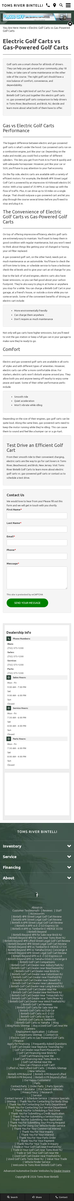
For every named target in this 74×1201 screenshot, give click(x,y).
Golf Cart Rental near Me (37, 1062)
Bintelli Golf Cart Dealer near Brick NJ (37, 971)
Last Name (14, 523)
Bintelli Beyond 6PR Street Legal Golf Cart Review (37, 952)
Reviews (48, 910)
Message (13, 563)
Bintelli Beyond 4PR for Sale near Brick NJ (37, 934)
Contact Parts (19, 1086)
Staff (59, 910)
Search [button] (14, 1197)
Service (37, 1095)
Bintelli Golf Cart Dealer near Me (37, 989)
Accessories (37, 913)
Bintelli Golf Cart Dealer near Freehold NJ (37, 977)
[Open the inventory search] (61, 5)
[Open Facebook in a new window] (37, 894)
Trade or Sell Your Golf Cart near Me (37, 1152)
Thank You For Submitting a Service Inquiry (37, 1116)
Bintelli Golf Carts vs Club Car (37, 1010)
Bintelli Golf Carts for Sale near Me (37, 1007)
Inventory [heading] (12, 846)
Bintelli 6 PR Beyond (20, 1077)
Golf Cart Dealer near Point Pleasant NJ (37, 1049)
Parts (37, 1083)
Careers (30, 1028)
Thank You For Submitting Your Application (37, 1119)
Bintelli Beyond (37, 931)
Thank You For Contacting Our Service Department (37, 1107)
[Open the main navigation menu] (68, 5)
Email (11, 536)
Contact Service (14, 1098)
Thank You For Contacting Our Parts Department (37, 1104)
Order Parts (37, 1086)
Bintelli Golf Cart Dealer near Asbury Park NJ (37, 965)
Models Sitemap (57, 1068)
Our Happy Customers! (37, 1080)
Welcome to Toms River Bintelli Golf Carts (37, 1165)
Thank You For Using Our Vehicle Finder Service (37, 1125)
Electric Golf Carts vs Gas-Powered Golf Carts (37, 1037)
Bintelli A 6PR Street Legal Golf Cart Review (37, 922)
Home (23, 27)
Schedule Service (37, 1098)
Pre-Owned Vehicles (50, 1089)
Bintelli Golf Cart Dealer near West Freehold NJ (37, 1001)
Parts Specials (55, 1086)
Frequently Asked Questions (50, 1043)
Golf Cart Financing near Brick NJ (37, 1052)
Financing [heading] (11, 867)
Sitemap (11, 1101)
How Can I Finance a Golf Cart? (37, 1065)
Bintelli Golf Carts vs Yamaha (33, 1022)
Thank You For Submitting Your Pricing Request (37, 1122)
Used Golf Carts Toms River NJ (25, 1158)
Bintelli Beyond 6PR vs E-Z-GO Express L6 (37, 956)
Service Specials (59, 1098)
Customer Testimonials (25, 910)
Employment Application (30, 1031)
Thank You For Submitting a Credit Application (37, 1113)
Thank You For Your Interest (37, 1134)
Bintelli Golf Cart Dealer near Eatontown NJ (37, 974)
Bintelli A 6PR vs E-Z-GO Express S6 (37, 925)
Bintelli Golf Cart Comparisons (37, 962)
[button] (70, 23)
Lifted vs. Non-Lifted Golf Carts (26, 1068)
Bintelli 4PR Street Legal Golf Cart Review (37, 916)
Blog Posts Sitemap (18, 1025)
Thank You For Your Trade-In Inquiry (37, 1143)
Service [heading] (10, 856)
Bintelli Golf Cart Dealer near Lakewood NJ (37, 983)
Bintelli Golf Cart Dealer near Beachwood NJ (37, 968)
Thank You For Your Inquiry (37, 1131)
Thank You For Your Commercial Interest (37, 1128)
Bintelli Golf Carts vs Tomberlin (37, 1019)
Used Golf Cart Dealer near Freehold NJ (37, 1155)
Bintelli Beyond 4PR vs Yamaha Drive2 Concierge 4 (37, 949)
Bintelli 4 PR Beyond (20, 1074)
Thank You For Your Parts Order (37, 1137)
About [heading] (8, 878)
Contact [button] (63, 1197)
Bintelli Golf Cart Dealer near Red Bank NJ (37, 992)
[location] (54, 5)
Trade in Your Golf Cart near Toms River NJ (37, 1149)
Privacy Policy (30, 1092)
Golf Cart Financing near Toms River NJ (37, 1059)
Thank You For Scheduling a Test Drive (37, 1110)
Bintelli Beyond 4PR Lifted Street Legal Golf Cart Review (37, 940)
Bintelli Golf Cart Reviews (37, 1004)
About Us (37, 907)
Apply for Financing (18, 1043)
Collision (53, 1031)
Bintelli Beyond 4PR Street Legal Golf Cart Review (37, 943)
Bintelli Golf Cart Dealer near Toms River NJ (37, 998)
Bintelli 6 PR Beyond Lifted (50, 1077)
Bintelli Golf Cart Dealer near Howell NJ (37, 980)
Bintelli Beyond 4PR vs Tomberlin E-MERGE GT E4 (37, 946)
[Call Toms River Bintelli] (48, 5)
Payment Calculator (23, 1089)
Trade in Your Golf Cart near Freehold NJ (37, 1146)
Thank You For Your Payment (37, 1140)
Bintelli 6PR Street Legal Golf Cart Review (37, 919)
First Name (14, 509)
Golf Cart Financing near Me (37, 1055)
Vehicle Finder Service (37, 1162)
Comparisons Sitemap (29, 1034)
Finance (19, 1040)
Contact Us (51, 1034)
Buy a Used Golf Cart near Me (50, 1025)
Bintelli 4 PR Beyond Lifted (50, 1074)
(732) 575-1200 (15, 648)
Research (47, 1092)
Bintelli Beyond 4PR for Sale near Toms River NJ (37, 937)
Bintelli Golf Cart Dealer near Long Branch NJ (37, 986)
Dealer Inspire (62, 1170)
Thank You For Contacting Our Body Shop (43, 1101)
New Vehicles (37, 1071)
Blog (56, 1022)
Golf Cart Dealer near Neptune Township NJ (37, 1046)
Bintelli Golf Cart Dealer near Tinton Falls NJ (37, 995)
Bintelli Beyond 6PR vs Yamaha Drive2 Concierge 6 (37, 959)
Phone (11, 550)
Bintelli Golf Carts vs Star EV (37, 1016)
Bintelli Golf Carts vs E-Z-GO (37, 1013)
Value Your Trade (57, 1158)
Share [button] (38, 1197)
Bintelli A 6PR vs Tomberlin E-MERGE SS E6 (37, 928)
